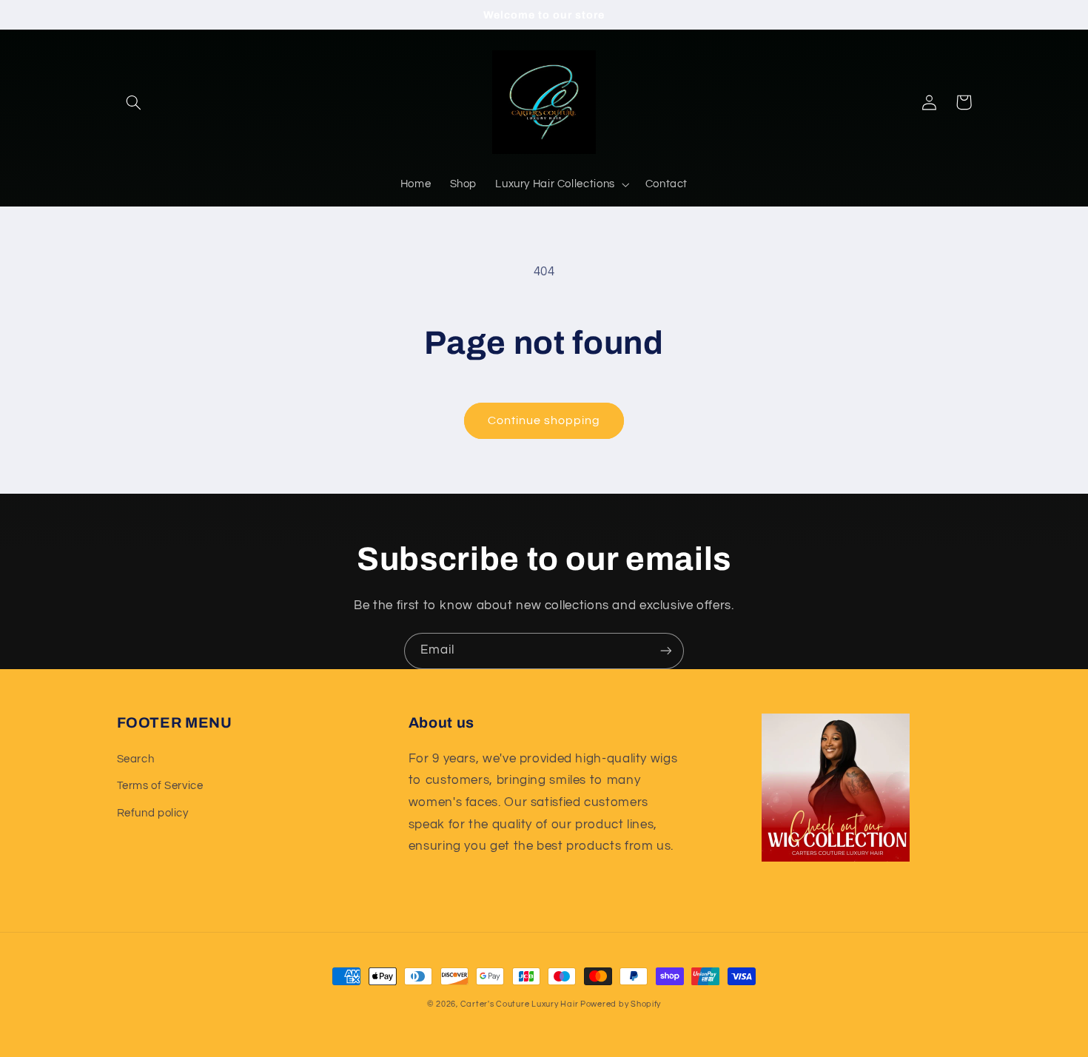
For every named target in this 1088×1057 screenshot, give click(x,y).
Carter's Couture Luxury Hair (520, 1004)
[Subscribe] (666, 651)
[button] (134, 102)
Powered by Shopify (620, 1004)
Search (136, 759)
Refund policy (153, 813)
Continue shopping (544, 420)
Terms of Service (160, 785)
